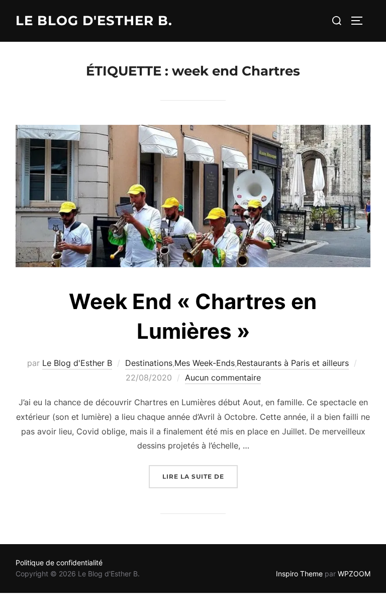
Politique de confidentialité (59, 562)
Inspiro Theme (299, 573)
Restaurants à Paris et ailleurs (293, 363)
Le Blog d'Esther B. (94, 21)
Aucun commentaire (223, 377)
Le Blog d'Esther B (77, 363)
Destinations (148, 363)
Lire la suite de (200, 476)
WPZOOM (354, 573)
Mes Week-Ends (204, 363)
